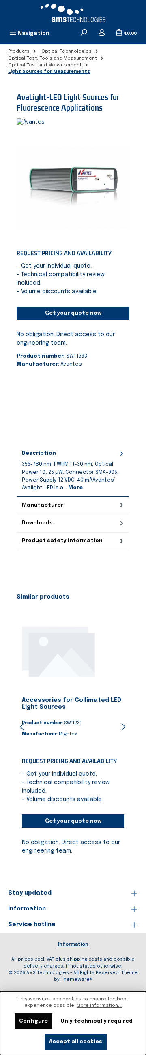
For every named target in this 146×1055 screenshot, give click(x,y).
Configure (33, 1021)
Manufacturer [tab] (42, 505)
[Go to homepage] (73, 13)
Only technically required (96, 1021)
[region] (73, 188)
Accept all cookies (75, 1041)
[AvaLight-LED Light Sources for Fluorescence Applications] (73, 188)
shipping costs (84, 959)
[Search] (84, 33)
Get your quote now (73, 313)
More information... (99, 1005)
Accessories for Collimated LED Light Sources (71, 703)
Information (73, 944)
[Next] (123, 727)
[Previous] (23, 727)
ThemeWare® (76, 979)
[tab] (73, 471)
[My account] (102, 33)
